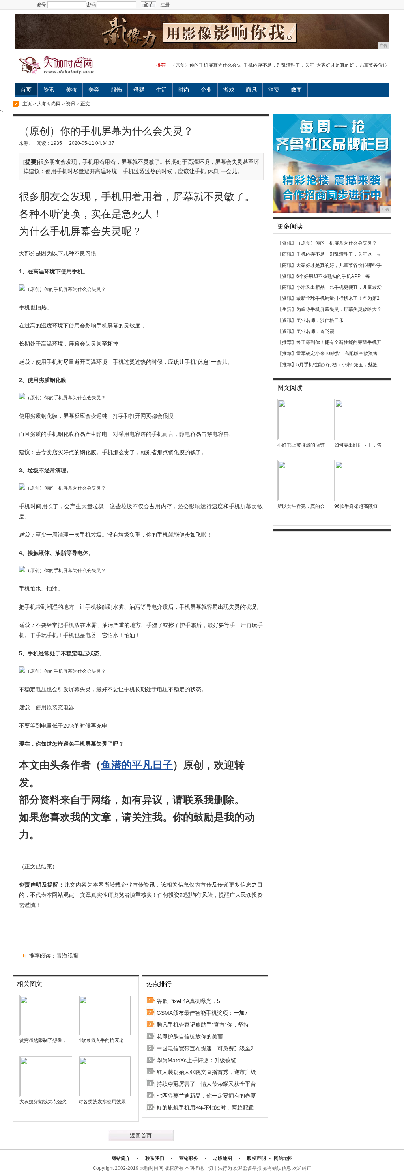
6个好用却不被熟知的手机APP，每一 (335, 276)
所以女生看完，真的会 (301, 506)
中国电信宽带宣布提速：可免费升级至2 (205, 1048)
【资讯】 (286, 243)
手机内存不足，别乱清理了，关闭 (278, 65)
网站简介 (120, 1158)
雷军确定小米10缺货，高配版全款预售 (337, 353)
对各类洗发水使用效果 (102, 1101)
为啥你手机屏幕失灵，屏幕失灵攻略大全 (339, 309)
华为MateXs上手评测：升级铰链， (199, 1060)
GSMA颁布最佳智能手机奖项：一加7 (202, 1013)
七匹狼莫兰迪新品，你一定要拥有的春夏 (206, 1096)
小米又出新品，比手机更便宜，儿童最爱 (339, 287)
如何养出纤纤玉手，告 (358, 445)
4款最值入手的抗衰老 (101, 1040)
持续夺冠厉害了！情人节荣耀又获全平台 (206, 1084)
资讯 (48, 89)
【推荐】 (286, 342)
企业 (206, 89)
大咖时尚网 (49, 104)
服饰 (116, 89)
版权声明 (256, 1158)
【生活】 (286, 309)
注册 (165, 4)
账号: (42, 4)
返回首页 (141, 1135)
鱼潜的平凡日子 (137, 765)
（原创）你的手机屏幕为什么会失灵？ (336, 243)
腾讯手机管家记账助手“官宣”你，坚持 (203, 1024)
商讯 (251, 89)
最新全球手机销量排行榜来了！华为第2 (338, 298)
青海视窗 (67, 955)
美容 (93, 89)
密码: (91, 4)
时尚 (183, 89)
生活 (161, 89)
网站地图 (283, 1158)
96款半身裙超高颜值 (356, 506)
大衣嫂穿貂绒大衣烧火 (43, 1101)
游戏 (228, 89)
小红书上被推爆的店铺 (301, 445)
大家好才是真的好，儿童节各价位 (351, 65)
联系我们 (154, 1158)
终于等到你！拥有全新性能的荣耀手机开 (339, 342)
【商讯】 (286, 254)
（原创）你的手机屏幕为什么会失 (205, 65)
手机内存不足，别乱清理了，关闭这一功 (339, 254)
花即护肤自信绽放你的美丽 (190, 1036)
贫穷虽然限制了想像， (43, 1040)
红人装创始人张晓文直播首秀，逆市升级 (206, 1072)
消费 (273, 89)
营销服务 (188, 1158)
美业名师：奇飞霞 (315, 331)
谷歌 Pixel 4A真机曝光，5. (189, 1001)
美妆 (71, 89)
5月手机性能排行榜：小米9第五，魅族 (337, 364)
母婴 (138, 89)
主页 (27, 104)
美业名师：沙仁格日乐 (320, 320)
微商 (296, 89)
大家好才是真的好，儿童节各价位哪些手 (339, 265)
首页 (26, 89)
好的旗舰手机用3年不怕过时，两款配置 (205, 1107)
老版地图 (222, 1158)
